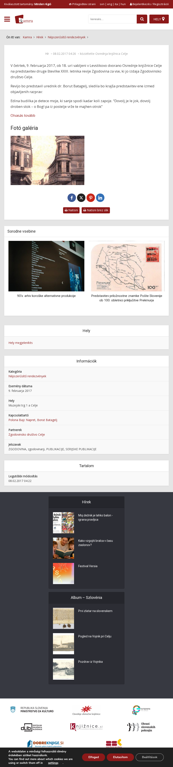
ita (116, 4)
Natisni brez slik (97, 210)
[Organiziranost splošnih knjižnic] (86, 710)
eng (109, 4)
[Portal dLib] (31, 727)
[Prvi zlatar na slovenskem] (63, 618)
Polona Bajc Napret (21, 420)
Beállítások (149, 757)
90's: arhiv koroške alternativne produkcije (46, 296)
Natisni (73, 210)
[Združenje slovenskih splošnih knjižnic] (86, 727)
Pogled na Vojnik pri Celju (94, 636)
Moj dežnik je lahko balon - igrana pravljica (95, 517)
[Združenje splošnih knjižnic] (114, 744)
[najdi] (142, 19)
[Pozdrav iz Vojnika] (63, 669)
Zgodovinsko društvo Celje (26, 434)
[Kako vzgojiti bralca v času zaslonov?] (63, 548)
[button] (154, 277)
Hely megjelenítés (20, 343)
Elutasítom (120, 757)
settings (53, 763)
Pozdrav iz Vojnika (90, 661)
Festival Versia (87, 566)
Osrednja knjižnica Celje (111, 54)
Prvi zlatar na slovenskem (95, 611)
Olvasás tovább (23, 115)
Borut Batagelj (47, 420)
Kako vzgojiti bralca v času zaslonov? (95, 543)
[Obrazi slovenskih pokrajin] (141, 727)
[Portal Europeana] (141, 710)
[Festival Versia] (63, 573)
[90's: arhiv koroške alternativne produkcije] (46, 266)
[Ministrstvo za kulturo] (32, 710)
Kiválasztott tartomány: (27, 4)
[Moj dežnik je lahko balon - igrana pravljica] (63, 522)
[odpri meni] (7, 19)
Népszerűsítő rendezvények (27, 376)
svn (102, 4)
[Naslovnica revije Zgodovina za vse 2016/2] (47, 160)
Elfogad (93, 757)
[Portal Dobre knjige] (45, 744)
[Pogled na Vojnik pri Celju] (63, 643)
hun (123, 4)
